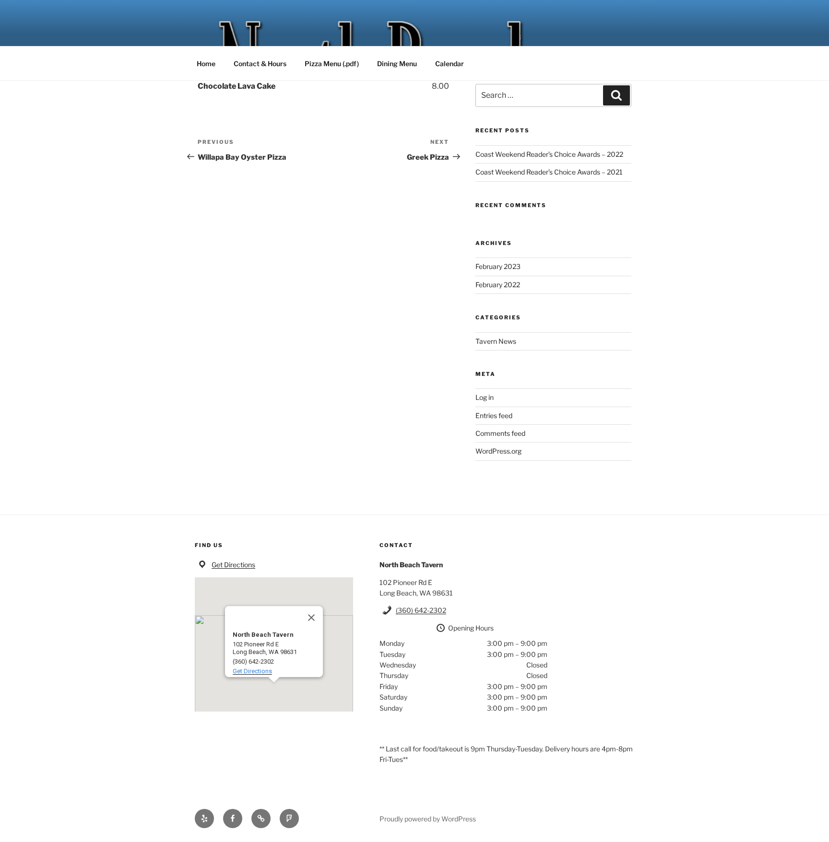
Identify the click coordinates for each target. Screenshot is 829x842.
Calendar (449, 63)
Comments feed (500, 433)
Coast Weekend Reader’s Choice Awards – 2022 (549, 154)
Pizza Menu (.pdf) (332, 63)
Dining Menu (397, 63)
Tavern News (495, 341)
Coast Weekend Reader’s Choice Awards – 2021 (549, 172)
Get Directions (233, 565)
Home (206, 63)
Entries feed (493, 415)
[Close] (311, 617)
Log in (484, 397)
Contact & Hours (260, 63)
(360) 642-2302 (421, 610)
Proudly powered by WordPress (427, 819)
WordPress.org (498, 451)
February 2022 (497, 285)
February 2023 (498, 266)
